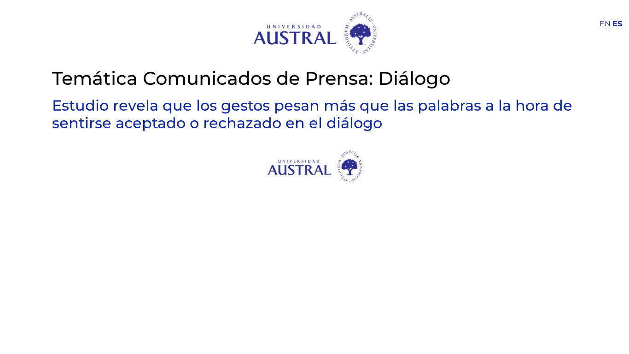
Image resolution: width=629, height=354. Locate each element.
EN (605, 23)
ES (617, 23)
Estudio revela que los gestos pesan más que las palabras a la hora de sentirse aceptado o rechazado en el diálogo (312, 114)
